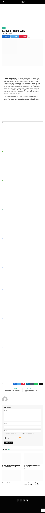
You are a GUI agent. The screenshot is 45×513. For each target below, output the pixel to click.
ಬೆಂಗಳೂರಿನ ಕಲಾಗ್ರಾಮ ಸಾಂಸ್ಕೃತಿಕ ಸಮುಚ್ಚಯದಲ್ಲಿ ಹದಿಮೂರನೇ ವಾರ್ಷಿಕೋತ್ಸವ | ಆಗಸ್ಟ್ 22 (11, 466)
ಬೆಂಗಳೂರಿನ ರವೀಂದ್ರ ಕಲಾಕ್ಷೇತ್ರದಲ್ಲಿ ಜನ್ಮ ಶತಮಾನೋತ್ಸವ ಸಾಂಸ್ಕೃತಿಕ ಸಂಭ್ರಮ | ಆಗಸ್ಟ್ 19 (32, 483)
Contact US (22, 505)
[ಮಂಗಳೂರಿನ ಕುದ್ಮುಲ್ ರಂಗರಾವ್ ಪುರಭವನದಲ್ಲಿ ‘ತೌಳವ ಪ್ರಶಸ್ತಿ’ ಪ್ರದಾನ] (33, 458)
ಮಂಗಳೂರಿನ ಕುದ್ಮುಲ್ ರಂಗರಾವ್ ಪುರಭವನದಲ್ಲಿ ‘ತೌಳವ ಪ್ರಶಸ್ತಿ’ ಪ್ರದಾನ (32, 466)
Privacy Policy (36, 504)
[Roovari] (22, 2)
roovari (10, 397)
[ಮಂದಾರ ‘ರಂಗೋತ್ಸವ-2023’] (22, 52)
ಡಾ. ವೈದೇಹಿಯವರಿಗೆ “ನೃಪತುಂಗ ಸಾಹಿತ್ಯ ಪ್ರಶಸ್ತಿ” (12, 390)
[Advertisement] (22, 14)
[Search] (41, 2)
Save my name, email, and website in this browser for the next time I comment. (19, 433)
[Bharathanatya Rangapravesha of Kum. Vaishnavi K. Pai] (11, 475)
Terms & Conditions (26, 504)
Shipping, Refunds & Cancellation (12, 504)
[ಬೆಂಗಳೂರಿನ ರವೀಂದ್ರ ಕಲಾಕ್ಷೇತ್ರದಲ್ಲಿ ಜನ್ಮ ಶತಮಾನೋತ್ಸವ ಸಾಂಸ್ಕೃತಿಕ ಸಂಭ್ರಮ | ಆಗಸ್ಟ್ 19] (33, 475)
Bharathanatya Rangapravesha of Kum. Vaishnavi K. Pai (11, 483)
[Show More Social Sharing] (28, 36)
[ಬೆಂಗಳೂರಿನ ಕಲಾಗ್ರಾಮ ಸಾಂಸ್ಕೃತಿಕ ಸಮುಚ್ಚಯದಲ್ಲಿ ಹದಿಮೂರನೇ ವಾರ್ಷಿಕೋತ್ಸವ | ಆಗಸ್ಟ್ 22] (11, 458)
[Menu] (3, 2)
